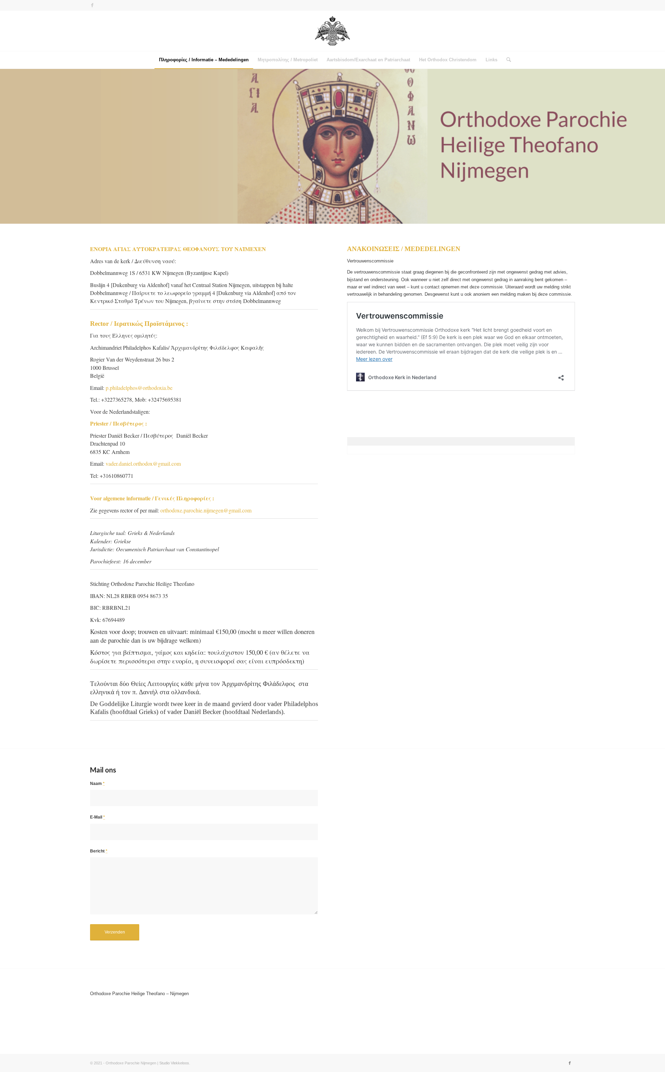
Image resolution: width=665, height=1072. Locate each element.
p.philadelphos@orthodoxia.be (139, 387)
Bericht (98, 851)
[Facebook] (92, 5)
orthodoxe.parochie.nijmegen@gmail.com (205, 510)
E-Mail (97, 817)
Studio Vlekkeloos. (174, 1063)
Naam (97, 783)
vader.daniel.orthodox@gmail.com (143, 463)
